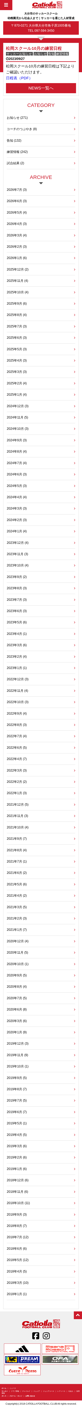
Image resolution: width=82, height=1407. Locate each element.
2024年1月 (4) (17, 531)
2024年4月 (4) (17, 497)
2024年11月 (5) (17, 417)
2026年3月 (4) (17, 235)
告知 (14, 140)
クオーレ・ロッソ (16, 1396)
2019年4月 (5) (17, 1134)
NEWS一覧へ (41, 88)
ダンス (4, 1396)
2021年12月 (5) (17, 804)
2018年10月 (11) (18, 1203)
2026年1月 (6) (17, 258)
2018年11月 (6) (17, 1191)
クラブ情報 (15, 1391)
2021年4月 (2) (17, 895)
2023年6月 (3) (17, 611)
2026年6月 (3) (17, 201)
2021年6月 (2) (17, 872)
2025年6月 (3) (17, 337)
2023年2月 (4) (17, 656)
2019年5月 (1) (17, 1123)
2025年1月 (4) (17, 394)
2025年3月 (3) (17, 371)
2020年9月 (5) (17, 975)
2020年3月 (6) (17, 1021)
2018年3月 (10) (17, 1282)
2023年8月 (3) (17, 588)
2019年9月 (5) (17, 1078)
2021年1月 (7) (17, 929)
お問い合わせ (30, 1396)
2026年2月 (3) (17, 246)
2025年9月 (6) (17, 303)
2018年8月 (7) (17, 1226)
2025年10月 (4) (17, 292)
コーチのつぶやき (22, 129)
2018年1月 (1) (17, 1294)
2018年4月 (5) (17, 1271)
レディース (61, 1391)
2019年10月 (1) (17, 1066)
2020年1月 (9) (17, 1032)
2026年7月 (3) (17, 189)
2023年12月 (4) (17, 542)
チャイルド (26, 1391)
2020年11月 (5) (17, 952)
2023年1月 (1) (17, 668)
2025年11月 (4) (17, 280)
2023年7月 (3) (17, 599)
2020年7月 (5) (17, 998)
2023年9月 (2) (17, 577)
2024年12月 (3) (17, 406)
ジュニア (36, 1391)
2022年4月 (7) (17, 759)
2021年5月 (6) (17, 884)
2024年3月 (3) (17, 508)
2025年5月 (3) (17, 349)
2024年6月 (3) (17, 474)
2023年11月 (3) (17, 554)
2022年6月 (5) (17, 747)
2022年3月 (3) (17, 770)
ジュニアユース (48, 1391)
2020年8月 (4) (17, 986)
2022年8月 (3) (17, 725)
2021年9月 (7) (17, 838)
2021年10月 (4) (17, 827)
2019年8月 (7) (17, 1089)
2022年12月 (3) (17, 679)
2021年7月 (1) (17, 861)
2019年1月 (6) (17, 1169)
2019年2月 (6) (17, 1157)
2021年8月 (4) (17, 850)
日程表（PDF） (19, 78)
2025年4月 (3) (17, 360)
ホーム (4, 1388)
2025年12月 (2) (17, 269)
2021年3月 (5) (17, 907)
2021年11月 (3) (17, 816)
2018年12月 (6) (17, 1180)
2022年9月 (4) (17, 713)
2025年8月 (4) (17, 315)
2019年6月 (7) (17, 1112)
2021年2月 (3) (17, 918)
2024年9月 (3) (17, 440)
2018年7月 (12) (17, 1237)
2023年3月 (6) (17, 645)
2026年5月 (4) (17, 212)
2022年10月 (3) (17, 702)
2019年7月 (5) (17, 1100)
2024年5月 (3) (17, 486)
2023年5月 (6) (17, 622)
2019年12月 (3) (17, 1043)
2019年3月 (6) (17, 1146)
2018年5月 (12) (17, 1260)
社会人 (70, 1391)
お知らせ (17, 117)
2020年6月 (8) (17, 1009)
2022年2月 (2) (17, 781)
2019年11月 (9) (17, 1055)
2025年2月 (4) (17, 383)
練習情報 (17, 152)
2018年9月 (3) (17, 1214)
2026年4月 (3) (17, 224)
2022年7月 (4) (17, 736)
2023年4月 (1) (17, 633)
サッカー (5, 1391)
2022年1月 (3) (17, 793)
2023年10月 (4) (17, 565)
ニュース (13, 1388)
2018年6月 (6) (17, 1248)
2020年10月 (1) (17, 964)
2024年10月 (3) (17, 428)
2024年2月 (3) (17, 520)
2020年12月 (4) (17, 941)
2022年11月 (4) (17, 690)
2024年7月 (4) (17, 463)
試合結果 (15, 163)
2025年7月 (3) (17, 326)
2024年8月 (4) (17, 451)
